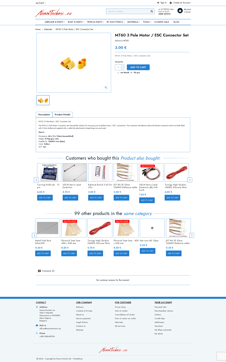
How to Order (121, 311)
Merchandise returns (164, 311)
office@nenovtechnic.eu (50, 328)
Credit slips (160, 318)
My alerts (159, 333)
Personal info (160, 307)
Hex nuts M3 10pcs (149, 240)
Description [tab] (44, 114)
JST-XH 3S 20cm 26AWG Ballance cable (125, 186)
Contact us (80, 326)
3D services (120, 326)
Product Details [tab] (62, 114)
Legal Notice (82, 322)
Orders (158, 314)
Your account (163, 302)
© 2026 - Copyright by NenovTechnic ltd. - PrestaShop (59, 358)
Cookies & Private (84, 311)
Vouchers (159, 326)
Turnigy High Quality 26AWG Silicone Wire (98, 242)
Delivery (79, 307)
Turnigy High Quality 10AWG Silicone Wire (176, 186)
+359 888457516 (47, 336)
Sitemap (79, 330)
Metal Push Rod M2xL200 (43, 242)
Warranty (119, 322)
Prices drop (120, 307)
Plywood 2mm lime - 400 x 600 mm (71, 242)
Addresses (159, 322)
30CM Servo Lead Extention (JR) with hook (148, 187)
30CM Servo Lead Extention (72, 186)
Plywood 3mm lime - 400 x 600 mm (126, 242)
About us (80, 314)
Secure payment (83, 318)
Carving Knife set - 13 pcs (48, 186)
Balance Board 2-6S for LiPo (100, 186)
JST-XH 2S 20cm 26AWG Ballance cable (177, 242)
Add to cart (138, 67)
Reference (119, 40)
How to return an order (125, 318)
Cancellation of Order (125, 314)
